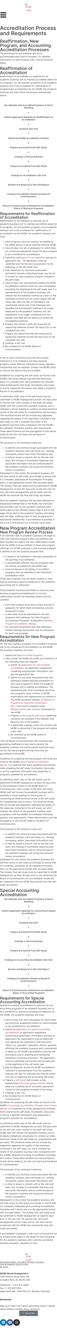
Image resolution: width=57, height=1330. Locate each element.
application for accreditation (30, 257)
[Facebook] (10, 1322)
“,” (33, 702)
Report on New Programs (29, 655)
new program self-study (33, 715)
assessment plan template (27, 709)
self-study (21, 1080)
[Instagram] (16, 1322)
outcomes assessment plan (32, 1083)
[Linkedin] (3, 1322)
